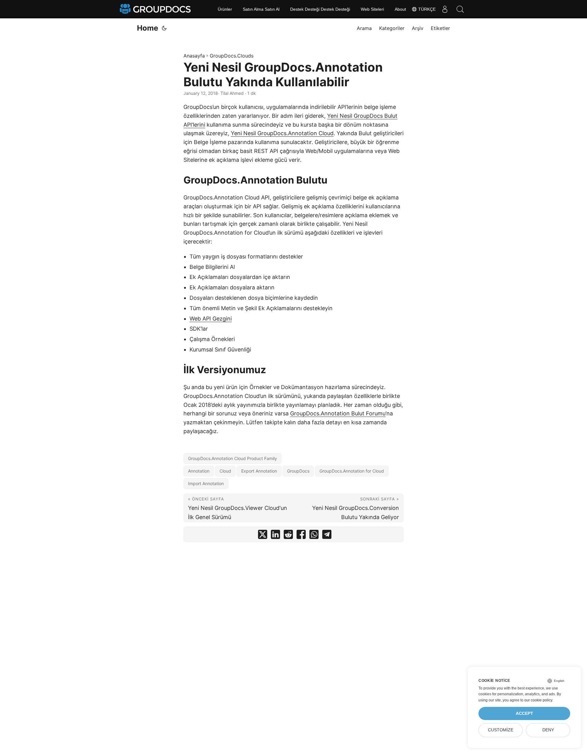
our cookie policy (538, 700)
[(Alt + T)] (164, 28)
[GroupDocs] (156, 9)
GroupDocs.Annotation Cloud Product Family (232, 458)
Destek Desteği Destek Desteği (320, 9)
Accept (524, 713)
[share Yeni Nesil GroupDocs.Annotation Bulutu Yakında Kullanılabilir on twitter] (262, 536)
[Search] (460, 9)
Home (147, 28)
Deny (548, 730)
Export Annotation (259, 471)
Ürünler (225, 9)
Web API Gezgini (211, 318)
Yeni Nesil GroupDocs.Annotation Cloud (282, 133)
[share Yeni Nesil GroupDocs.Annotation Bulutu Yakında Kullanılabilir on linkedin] (275, 536)
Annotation (198, 471)
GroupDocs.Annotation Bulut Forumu (338, 413)
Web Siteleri (372, 9)
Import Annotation (206, 483)
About (400, 9)
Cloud (225, 471)
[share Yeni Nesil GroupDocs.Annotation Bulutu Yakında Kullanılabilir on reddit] (288, 536)
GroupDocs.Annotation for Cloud (351, 471)
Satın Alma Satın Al (261, 9)
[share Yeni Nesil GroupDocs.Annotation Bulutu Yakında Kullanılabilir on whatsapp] (314, 536)
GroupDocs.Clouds (231, 56)
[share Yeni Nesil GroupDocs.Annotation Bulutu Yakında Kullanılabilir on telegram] (326, 536)
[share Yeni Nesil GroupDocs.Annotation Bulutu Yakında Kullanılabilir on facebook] (301, 536)
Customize (500, 730)
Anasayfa (194, 56)
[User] (444, 9)
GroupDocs (298, 471)
